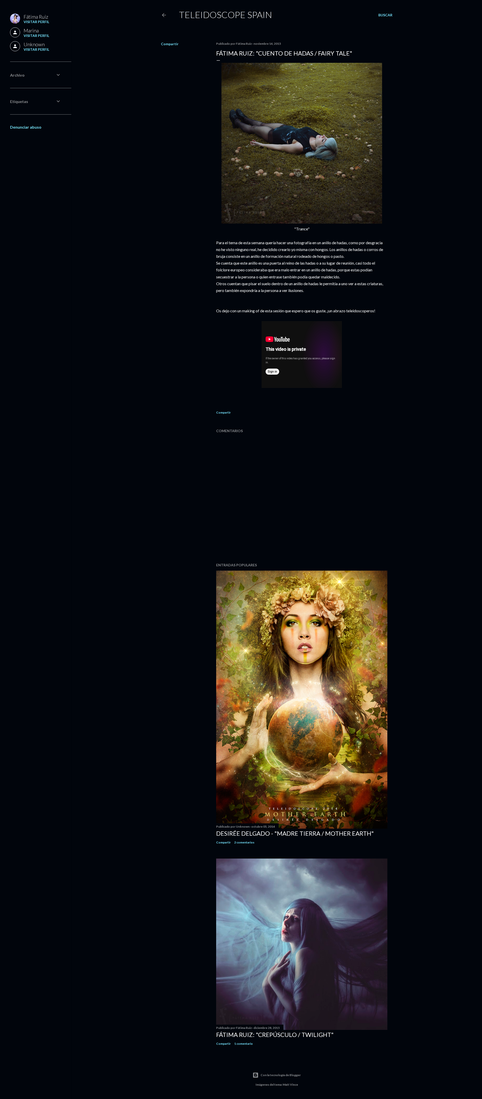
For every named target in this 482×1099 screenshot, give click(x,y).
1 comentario (243, 1043)
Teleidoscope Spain (225, 14)
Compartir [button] (169, 44)
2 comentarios (244, 842)
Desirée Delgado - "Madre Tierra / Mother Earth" (295, 833)
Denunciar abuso (25, 127)
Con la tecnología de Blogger (281, 1075)
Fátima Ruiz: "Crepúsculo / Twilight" (275, 1034)
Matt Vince (290, 1084)
